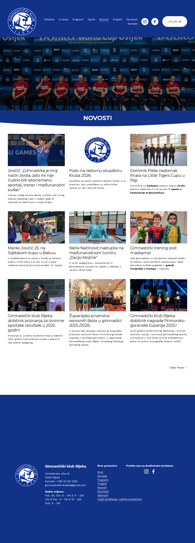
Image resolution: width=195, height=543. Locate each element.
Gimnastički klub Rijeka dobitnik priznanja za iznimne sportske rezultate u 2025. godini (36, 322)
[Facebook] (154, 21)
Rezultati (131, 19)
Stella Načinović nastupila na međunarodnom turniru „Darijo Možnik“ (96, 252)
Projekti (117, 19)
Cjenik (91, 19)
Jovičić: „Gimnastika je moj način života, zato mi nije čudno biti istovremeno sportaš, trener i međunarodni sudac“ (36, 180)
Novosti (103, 19)
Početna (49, 19)
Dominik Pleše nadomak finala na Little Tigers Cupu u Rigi (157, 175)
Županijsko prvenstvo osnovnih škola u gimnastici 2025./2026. (95, 320)
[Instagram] (144, 21)
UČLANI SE (175, 21)
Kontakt (132, 23)
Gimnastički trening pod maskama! (153, 250)
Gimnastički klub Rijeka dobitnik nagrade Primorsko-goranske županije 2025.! (157, 320)
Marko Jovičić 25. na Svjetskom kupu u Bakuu (32, 250)
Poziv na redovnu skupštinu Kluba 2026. (95, 173)
